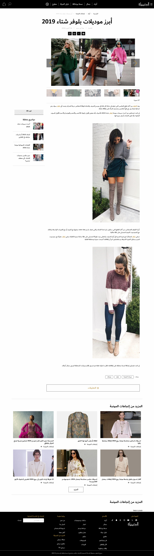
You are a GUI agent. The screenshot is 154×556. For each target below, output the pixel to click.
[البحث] (9, 4)
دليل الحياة (64, 4)
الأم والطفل (103, 544)
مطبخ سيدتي (61, 543)
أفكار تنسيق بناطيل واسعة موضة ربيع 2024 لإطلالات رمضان (121, 479)
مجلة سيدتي (61, 539)
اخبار (84, 524)
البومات (83, 544)
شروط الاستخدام (59, 528)
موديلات (109, 377)
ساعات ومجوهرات (80, 520)
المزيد (76, 489)
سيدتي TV (61, 547)
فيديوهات (83, 540)
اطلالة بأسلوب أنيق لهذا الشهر (87, 440)
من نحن (62, 520)
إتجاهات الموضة (80, 13)
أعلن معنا (62, 532)
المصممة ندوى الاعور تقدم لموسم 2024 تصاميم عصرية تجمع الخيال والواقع (34, 442)
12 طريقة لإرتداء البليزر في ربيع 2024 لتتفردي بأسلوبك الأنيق (34, 479)
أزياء (95, 4)
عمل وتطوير (82, 532)
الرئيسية (95, 13)
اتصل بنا (62, 524)
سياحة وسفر (82, 528)
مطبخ (54, 4)
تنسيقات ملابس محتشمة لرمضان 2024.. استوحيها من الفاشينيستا (79, 480)
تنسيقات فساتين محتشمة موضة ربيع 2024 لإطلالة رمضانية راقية (121, 442)
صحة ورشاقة (77, 4)
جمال (88, 4)
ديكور (84, 536)
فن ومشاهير (103, 540)
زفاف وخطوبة (102, 548)
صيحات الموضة (128, 377)
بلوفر (117, 377)
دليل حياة (104, 532)
